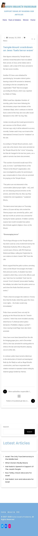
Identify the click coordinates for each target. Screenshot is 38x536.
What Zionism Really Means (16, 463)
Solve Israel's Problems (21, 517)
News (5, 41)
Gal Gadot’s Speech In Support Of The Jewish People (19, 467)
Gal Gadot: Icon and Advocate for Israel (19, 480)
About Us (11, 512)
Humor (33, 20)
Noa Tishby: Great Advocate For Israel (18, 474)
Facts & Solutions (15, 20)
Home (5, 20)
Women (25, 20)
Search (6, 427)
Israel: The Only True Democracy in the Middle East (19, 457)
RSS (18, 512)
